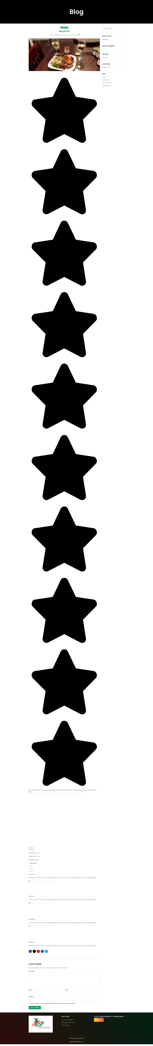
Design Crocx (80, 1041)
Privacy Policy (65, 1025)
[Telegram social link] (46, 951)
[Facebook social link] (30, 951)
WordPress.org (106, 85)
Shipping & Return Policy (68, 1022)
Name (31, 990)
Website (31, 996)
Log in (103, 77)
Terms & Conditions (67, 1020)
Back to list (64, 958)
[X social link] (34, 951)
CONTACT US (99, 1020)
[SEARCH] (122, 28)
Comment (32, 971)
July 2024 (105, 57)
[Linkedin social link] (42, 951)
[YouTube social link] (79, 1027)
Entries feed (105, 80)
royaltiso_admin (62, 35)
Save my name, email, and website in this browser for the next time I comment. (52, 1003)
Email (67, 990)
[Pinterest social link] (38, 951)
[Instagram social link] (76, 1027)
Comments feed (107, 83)
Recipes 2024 (64, 27)
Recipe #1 (105, 39)
